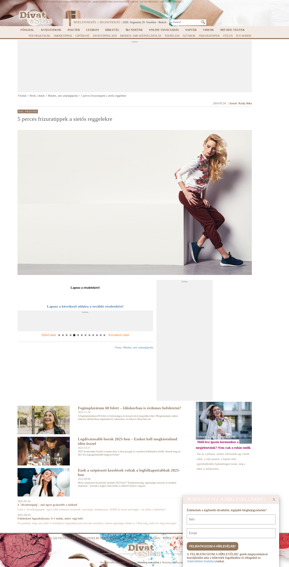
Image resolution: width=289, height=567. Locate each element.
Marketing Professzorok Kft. (175, 562)
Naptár (191, 29)
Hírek (167, 538)
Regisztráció (110, 22)
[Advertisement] (134, 67)
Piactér (74, 29)
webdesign (121, 562)
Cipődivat (82, 35)
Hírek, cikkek (37, 95)
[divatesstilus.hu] (34, 17)
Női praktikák (39, 35)
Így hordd (243, 35)
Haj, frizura (27, 111)
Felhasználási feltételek (55, 538)
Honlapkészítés (107, 562)
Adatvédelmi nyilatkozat (99, 538)
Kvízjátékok (51, 29)
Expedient (131, 562)
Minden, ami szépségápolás (140, 35)
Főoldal (27, 29)
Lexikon (92, 29)
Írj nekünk (134, 29)
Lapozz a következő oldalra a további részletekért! (85, 306)
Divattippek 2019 (105, 35)
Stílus (228, 35)
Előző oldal (49, 335)
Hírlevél (112, 29)
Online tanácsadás (164, 29)
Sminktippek (63, 35)
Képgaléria (151, 538)
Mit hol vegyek (232, 29)
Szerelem (172, 35)
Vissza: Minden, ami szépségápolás (134, 347)
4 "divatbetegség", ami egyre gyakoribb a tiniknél (47, 504)
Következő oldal (119, 335)
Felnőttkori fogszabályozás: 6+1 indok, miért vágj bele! (50, 518)
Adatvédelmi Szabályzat (202, 561)
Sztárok (189, 35)
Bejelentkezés (85, 22)
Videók (208, 29)
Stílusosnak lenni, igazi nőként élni (216, 436)
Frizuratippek (209, 35)
